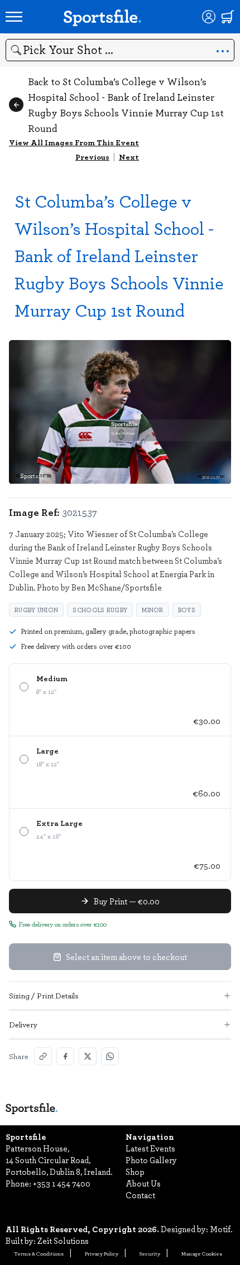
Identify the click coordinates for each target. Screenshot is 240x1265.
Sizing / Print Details (44, 995)
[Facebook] (65, 1056)
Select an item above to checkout (126, 956)
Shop (135, 1171)
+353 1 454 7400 (61, 1183)
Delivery (23, 1024)
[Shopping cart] (227, 16)
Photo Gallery (151, 1159)
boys (186, 610)
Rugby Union (36, 610)
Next (129, 157)
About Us (143, 1183)
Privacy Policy (101, 1253)
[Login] (208, 16)
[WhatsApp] (110, 1056)
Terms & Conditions (39, 1253)
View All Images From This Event (74, 142)
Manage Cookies (201, 1253)
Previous (92, 157)
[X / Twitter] (88, 1056)
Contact (140, 1194)
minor (153, 610)
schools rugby (100, 610)
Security (150, 1253)
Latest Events (150, 1148)
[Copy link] (43, 1056)
